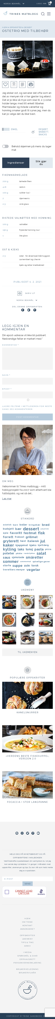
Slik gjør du (41, 163)
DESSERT (28, 27)
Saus (6, 557)
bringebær (34, 525)
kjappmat (22, 545)
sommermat (25, 561)
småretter (34, 557)
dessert (31, 529)
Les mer (7, 498)
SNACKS (43, 134)
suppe (17, 565)
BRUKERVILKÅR (27, 973)
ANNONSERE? (27, 929)
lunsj (29, 549)
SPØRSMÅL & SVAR (27, 956)
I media (27, 952)
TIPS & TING (27, 942)
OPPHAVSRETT (27, 959)
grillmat (32, 537)
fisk (41, 533)
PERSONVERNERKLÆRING (27, 963)
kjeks (33, 545)
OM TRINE (27, 922)
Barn (15, 525)
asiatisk (7, 525)
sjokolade (18, 557)
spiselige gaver (41, 561)
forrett (8, 537)
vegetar (33, 570)
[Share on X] (28, 310)
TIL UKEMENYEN (27, 652)
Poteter (8, 553)
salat (41, 553)
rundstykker (29, 553)
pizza (48, 549)
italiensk (33, 541)
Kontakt (28, 925)
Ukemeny (27, 939)
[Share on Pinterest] (34, 310)
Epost (7, 389)
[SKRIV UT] (31, 84)
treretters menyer (14, 569)
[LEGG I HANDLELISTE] (22, 84)
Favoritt (16, 533)
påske (19, 553)
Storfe (7, 565)
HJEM (27, 918)
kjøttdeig (43, 545)
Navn (6, 375)
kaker (8, 545)
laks (21, 549)
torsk (35, 565)
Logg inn (41, 4)
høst (23, 541)
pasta (39, 549)
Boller (23, 524)
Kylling (9, 549)
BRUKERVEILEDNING (27, 969)
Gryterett (11, 541)
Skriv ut (30, 293)
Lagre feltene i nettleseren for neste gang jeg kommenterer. (27, 407)
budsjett (8, 528)
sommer (11, 561)
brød (46, 525)
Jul (42, 541)
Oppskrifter (16, 27)
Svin (27, 565)
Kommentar (10, 345)
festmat (30, 533)
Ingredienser (15, 162)
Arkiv (27, 946)
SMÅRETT (43, 132)
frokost (19, 537)
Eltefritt (44, 529)
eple (5, 533)
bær (18, 529)
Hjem (5, 27)
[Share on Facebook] (22, 310)
